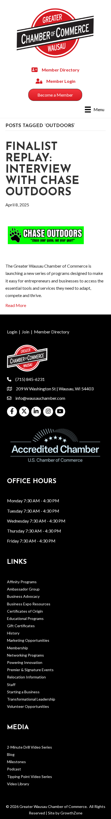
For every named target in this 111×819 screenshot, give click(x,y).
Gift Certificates (21, 625)
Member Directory (51, 331)
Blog (11, 754)
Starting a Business (23, 692)
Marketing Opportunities (28, 640)
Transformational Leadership (31, 699)
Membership (17, 648)
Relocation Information (26, 677)
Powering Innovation (24, 662)
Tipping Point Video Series (29, 776)
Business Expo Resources (28, 604)
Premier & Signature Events (30, 669)
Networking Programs (25, 655)
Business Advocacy (23, 596)
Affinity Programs (22, 581)
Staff (11, 684)
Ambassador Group (23, 589)
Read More (15, 305)
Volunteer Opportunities (28, 706)
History (13, 633)
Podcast (14, 769)
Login (12, 331)
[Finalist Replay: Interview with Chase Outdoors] (45, 234)
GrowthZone (71, 813)
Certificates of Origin (25, 611)
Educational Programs (25, 618)
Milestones (16, 761)
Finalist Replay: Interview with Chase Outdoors (42, 169)
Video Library (18, 784)
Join (25, 331)
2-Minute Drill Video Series (29, 747)
